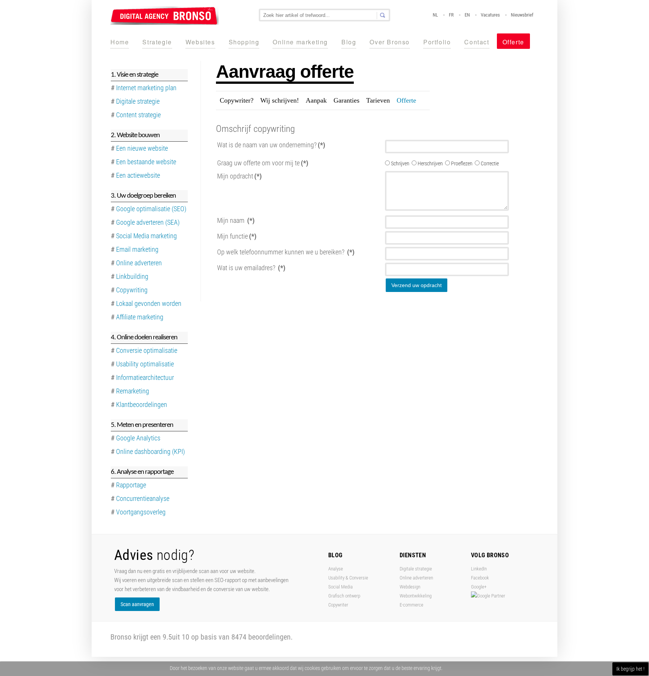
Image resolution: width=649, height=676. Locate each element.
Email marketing (137, 249)
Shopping (244, 42)
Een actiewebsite (138, 175)
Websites (200, 42)
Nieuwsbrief (522, 15)
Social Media (340, 587)
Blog (348, 42)
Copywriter (338, 605)
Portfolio (437, 42)
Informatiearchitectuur (145, 377)
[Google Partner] (488, 596)
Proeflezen (462, 163)
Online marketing (300, 42)
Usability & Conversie (348, 578)
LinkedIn (479, 569)
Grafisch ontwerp (344, 596)
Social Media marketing (146, 236)
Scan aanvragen (137, 604)
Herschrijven (431, 163)
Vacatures (490, 15)
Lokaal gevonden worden (148, 303)
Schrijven (401, 163)
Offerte (513, 42)
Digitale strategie (416, 569)
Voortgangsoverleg (141, 512)
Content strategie (138, 115)
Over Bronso (390, 42)
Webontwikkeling (416, 596)
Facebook (480, 578)
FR (451, 15)
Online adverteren (139, 263)
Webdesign (410, 587)
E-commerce (411, 605)
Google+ (478, 587)
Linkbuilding (132, 276)
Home (119, 42)
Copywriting (132, 290)
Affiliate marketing (139, 317)
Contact (476, 42)
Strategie (157, 42)
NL (435, 15)
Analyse (335, 569)
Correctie (490, 163)
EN (467, 15)
